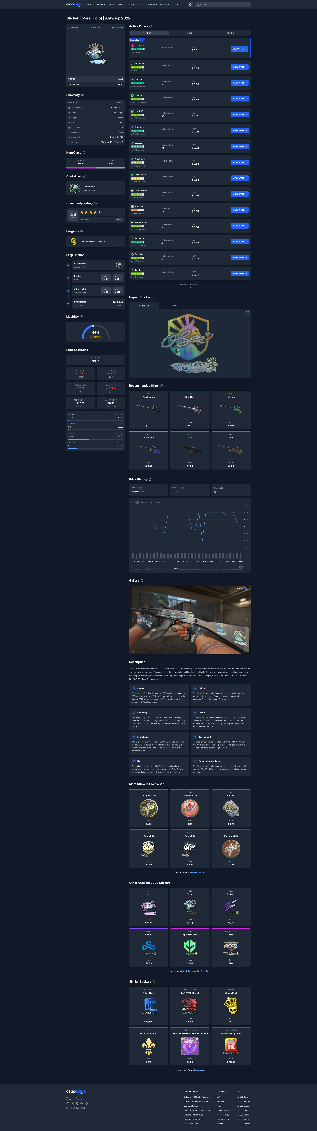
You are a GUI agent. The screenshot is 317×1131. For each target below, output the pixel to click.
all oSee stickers (198, 872)
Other (173, 4)
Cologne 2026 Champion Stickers (197, 1110)
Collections (151, 4)
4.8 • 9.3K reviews (138, 86)
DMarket (139, 95)
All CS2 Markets (244, 1119)
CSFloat (138, 79)
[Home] (76, 5)
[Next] (247, 620)
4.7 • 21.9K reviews (138, 134)
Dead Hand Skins (191, 1124)
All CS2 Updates (244, 1124)
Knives (119, 4)
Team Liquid (117, 112)
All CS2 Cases (243, 1106)
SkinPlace (139, 63)
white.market (141, 222)
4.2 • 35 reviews (137, 261)
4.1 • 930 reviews (138, 166)
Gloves (129, 4)
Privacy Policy (223, 1115)
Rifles (110, 4)
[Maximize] (247, 312)
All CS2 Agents (243, 1115)
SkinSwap (139, 238)
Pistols (89, 4)
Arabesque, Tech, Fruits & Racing (197, 1101)
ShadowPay (140, 174)
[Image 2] (191, 651)
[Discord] (68, 1103)
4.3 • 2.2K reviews (138, 245)
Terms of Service (224, 1110)
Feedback (221, 1101)
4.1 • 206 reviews (138, 229)
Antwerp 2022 (116, 107)
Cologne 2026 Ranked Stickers (197, 1097)
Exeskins (139, 254)
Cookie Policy (223, 1119)
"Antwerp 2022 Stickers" (112, 142)
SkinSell (138, 270)
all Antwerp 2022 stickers (198, 971)
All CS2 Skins (243, 1097)
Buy (149, 33)
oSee (120, 117)
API (218, 1097)
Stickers (163, 4)
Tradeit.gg (139, 127)
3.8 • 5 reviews (137, 277)
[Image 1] (187, 651)
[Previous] (133, 620)
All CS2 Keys (243, 1110)
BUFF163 (139, 206)
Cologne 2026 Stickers (193, 1115)
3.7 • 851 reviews (138, 182)
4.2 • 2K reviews (137, 70)
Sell (189, 33)
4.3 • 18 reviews (137, 150)
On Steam (119, 27)
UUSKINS (139, 111)
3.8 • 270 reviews (138, 198)
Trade (230, 33)
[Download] (133, 650)
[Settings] (190, 4)
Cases (139, 4)
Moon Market (141, 190)
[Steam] (87, 1103)
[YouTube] (82, 1103)
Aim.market (140, 159)
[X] (73, 1103)
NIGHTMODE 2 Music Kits (194, 1119)
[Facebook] (78, 1103)
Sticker (120, 102)
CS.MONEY (140, 45)
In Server (96, 27)
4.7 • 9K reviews (138, 52)
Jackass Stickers (191, 1106)
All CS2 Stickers (244, 1101)
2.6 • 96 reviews (137, 213)
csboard (138, 143)
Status (219, 1106)
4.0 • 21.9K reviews (138, 102)
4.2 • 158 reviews (138, 118)
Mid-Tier (99, 4)
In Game (74, 27)
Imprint (220, 1124)
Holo (121, 122)
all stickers (197, 1070)
